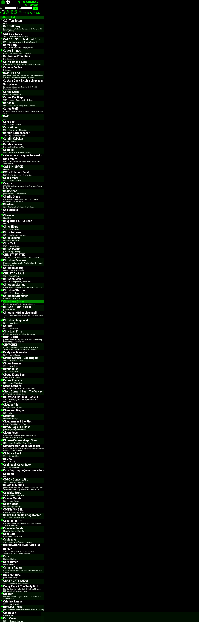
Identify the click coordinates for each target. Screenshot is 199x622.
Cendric (8, 183)
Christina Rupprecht (15, 320)
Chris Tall (9, 243)
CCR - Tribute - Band (16, 172)
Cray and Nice (12, 575)
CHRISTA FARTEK (14, 254)
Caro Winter (10, 127)
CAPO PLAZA (11, 73)
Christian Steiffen (14, 290)
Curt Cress (9, 618)
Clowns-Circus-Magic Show (20, 440)
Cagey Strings (12, 50)
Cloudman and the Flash (18, 421)
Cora (6, 556)
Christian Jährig (13, 268)
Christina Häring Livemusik (20, 312)
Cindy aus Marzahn (15, 352)
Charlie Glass (11, 196)
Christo (7, 326)
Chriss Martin (11, 249)
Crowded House (12, 607)
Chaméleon (10, 191)
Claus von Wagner (14, 410)
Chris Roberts (11, 238)
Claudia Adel (11, 404)
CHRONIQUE (11, 337)
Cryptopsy (9, 612)
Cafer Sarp (10, 45)
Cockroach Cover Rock (17, 464)
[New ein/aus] (19, 2)
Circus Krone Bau (14, 374)
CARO (6, 116)
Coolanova (9, 539)
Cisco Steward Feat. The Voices (23, 391)
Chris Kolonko (12, 232)
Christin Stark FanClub (17, 307)
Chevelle (8, 215)
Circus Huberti (12, 369)
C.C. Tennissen (12, 20)
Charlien (8, 204)
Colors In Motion (13, 485)
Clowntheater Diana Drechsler (21, 446)
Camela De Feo (12, 67)
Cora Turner (10, 562)
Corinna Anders (12, 567)
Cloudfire (9, 416)
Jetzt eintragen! (31, 5)
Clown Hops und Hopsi (17, 427)
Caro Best (9, 122)
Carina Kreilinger (13, 97)
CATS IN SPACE (13, 166)
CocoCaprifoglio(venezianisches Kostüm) (23, 472)
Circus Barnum (12, 363)
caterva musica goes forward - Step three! (22, 157)
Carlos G (8, 103)
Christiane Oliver (13, 301)
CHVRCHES (10, 344)
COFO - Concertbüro (15, 479)
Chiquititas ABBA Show (17, 221)
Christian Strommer (15, 296)
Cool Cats (9, 534)
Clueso (7, 459)
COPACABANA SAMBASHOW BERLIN (21, 546)
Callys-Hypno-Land (15, 62)
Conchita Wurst (12, 492)
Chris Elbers (10, 226)
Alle (20, 11)
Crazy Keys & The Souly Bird (20, 586)
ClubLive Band (12, 453)
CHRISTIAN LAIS (13, 273)
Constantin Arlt (12, 520)
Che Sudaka (10, 210)
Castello (8, 150)
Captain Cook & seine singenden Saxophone (23, 82)
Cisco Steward (12, 386)
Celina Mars (10, 178)
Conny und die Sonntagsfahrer (22, 515)
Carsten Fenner (12, 144)
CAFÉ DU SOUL (12, 34)
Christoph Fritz (12, 331)
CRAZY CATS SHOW (15, 580)
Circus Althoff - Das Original (21, 358)
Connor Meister (12, 498)
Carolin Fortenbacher (16, 133)
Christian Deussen (14, 260)
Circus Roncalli (12, 380)
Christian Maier (13, 279)
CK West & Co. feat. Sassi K (20, 397)
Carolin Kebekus (13, 138)
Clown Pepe (10, 432)
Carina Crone (11, 92)
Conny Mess (10, 504)
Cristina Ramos (12, 601)
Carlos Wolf (10, 108)
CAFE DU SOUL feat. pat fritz (21, 39)
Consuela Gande (13, 528)
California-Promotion (16, 56)
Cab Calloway (11, 26)
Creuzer (8, 594)
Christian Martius (14, 284)
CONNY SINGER (13, 509)
